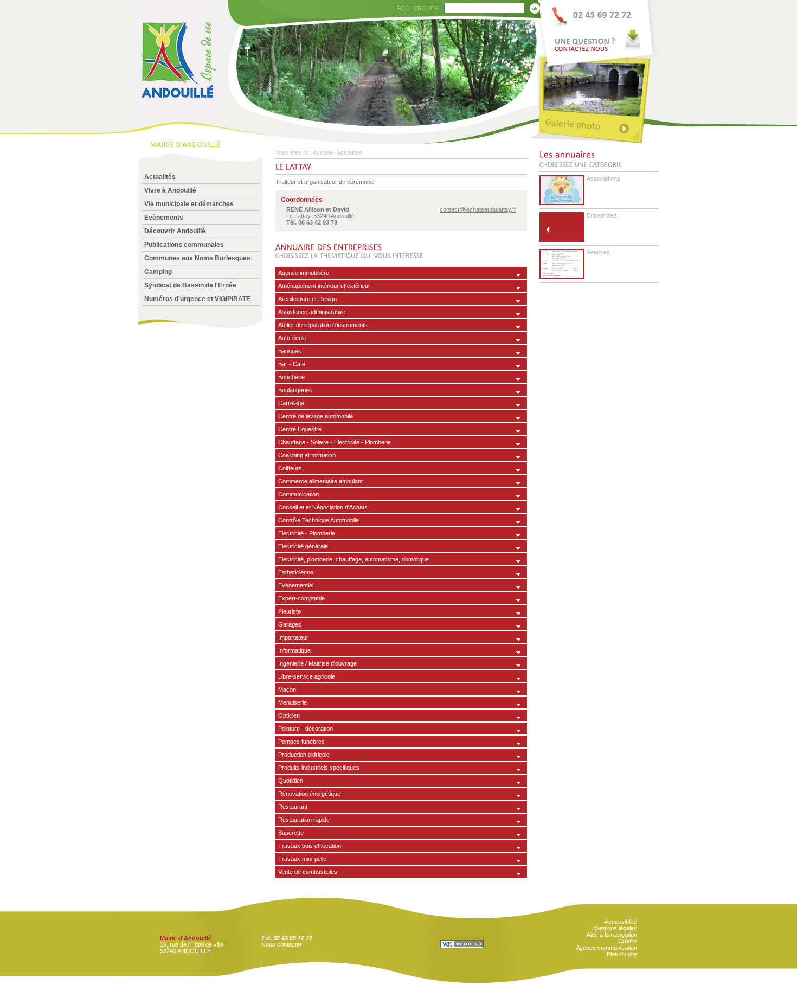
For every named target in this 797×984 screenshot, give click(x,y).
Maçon (287, 689)
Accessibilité (621, 921)
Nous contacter (281, 944)
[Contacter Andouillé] (598, 27)
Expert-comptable (301, 598)
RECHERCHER (418, 8)
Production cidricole (304, 754)
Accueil (322, 152)
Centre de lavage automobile (315, 416)
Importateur (293, 637)
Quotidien (290, 780)
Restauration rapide (304, 819)
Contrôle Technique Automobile (318, 520)
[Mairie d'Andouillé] (177, 114)
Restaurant (292, 806)
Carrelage (291, 403)
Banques (289, 351)
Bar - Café (291, 364)
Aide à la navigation (612, 934)
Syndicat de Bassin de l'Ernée (190, 285)
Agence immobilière (303, 273)
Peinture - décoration (305, 728)
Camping (158, 272)
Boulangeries (295, 390)
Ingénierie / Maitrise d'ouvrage (317, 663)
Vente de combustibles (307, 871)
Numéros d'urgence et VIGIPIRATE (197, 299)
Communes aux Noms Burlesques (197, 258)
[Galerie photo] (598, 126)
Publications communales (184, 244)
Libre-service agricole (306, 676)
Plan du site (622, 954)
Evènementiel (295, 585)
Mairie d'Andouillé (185, 938)
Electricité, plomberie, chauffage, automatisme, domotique (353, 559)
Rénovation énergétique (309, 793)
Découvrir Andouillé (174, 231)
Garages (289, 624)
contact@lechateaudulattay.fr (478, 209)
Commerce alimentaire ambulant (320, 481)
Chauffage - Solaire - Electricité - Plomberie (334, 442)
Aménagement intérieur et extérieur (324, 286)
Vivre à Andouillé (170, 190)
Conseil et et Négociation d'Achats (323, 507)
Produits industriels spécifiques (318, 767)
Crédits (627, 941)
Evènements (163, 217)
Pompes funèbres (301, 741)
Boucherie (291, 377)
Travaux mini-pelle (302, 858)
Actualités (160, 177)
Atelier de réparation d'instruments (323, 325)
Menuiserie (292, 702)
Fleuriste (289, 611)
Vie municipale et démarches (189, 204)
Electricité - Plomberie (306, 533)
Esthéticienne (295, 572)
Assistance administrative (311, 312)
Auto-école (292, 338)
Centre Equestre (300, 429)
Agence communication (606, 947)
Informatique (294, 650)
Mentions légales (615, 928)
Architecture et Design (307, 299)
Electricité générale (303, 546)
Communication (298, 494)
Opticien (289, 715)
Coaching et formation (307, 455)
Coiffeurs (290, 468)
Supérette (291, 832)
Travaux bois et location (309, 845)
